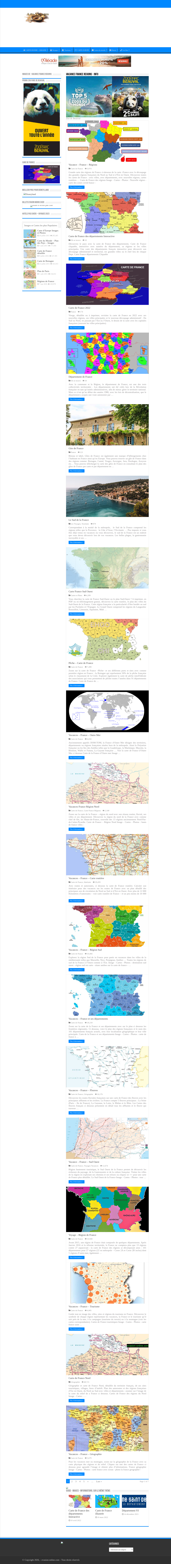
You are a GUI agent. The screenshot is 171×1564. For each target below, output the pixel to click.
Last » (99, 1481)
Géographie (88, 1094)
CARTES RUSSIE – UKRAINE (36, 50)
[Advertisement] (101, 29)
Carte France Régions (92, 810)
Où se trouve (76, 240)
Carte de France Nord (79, 1378)
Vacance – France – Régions (83, 164)
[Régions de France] (30, 284)
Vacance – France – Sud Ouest (84, 1161)
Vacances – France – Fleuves (83, 1090)
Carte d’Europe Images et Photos (47, 231)
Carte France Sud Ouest (81, 591)
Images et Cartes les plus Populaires (40, 225)
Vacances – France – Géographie (85, 1454)
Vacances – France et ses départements (88, 1018)
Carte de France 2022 (79, 307)
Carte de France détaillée (44, 252)
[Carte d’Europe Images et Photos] (30, 233)
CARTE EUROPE (83, 50)
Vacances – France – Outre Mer (85, 735)
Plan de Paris (43, 271)
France (73, 312)
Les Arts (125, 50)
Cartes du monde (100, 50)
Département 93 (130, 1510)
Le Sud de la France (79, 519)
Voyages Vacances (91, 1166)
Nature (114, 50)
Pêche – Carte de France (81, 663)
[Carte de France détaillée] (30, 254)
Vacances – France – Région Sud (85, 949)
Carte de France (77, 168)
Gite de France (76, 448)
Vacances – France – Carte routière (86, 878)
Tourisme (67, 50)
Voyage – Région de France (82, 1235)
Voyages (55, 50)
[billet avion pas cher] (41, 206)
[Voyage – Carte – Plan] (36, 17)
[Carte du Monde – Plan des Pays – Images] (30, 244)
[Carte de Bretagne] (30, 264)
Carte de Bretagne (45, 261)
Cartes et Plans (76, 595)
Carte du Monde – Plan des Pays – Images (47, 241)
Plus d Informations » (76, 187)
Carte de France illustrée (103, 1512)
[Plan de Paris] (30, 274)
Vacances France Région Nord (84, 806)
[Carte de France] (42, 174)
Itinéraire (87, 882)
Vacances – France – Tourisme (84, 1306)
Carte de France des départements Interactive (92, 236)
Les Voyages (76, 524)
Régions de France (45, 281)
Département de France (80, 376)
